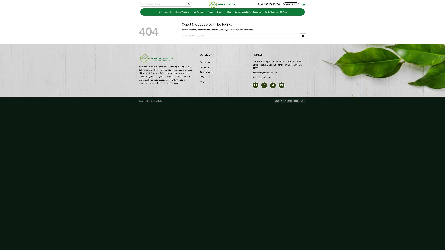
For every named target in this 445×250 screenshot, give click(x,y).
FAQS (202, 76)
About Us (168, 12)
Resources (257, 12)
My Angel (283, 12)
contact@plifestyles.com (266, 72)
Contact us (205, 62)
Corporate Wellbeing (243, 12)
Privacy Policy (206, 67)
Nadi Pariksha (198, 12)
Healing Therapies (182, 12)
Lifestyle (220, 12)
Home (160, 12)
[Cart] (303, 4)
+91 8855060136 (262, 77)
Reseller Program (271, 12)
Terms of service (207, 71)
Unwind (210, 12)
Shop (229, 12)
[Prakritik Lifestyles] (222, 4)
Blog (202, 81)
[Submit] (189, 4)
